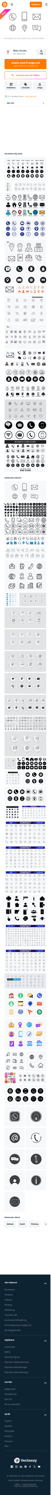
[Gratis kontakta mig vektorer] (25, 331)
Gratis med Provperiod (25, 64)
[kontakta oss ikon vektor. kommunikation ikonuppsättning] (25, 395)
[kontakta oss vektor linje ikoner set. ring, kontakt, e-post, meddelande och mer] (8, 186)
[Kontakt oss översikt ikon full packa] (25, 769)
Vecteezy (9, 1491)
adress (10, 1421)
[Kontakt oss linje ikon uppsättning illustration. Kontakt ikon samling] (13, 837)
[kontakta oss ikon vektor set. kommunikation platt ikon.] (25, 523)
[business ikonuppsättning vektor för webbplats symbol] (25, 284)
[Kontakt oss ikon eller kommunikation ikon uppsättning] (19, 822)
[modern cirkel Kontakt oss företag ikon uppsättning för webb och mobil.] (15, 1173)
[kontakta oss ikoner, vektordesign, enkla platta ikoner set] (25, 239)
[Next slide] (39, 1421)
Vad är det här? (31, 96)
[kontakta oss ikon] (15, 1228)
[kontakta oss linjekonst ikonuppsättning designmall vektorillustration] (21, 197)
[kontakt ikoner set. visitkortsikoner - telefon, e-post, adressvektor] (25, 478)
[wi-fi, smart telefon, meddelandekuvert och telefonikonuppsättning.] (25, 462)
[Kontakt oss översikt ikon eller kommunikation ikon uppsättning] (25, 557)
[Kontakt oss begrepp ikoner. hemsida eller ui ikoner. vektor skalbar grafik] (19, 1189)
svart (22, 1421)
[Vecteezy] (4, 4)
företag (35, 1421)
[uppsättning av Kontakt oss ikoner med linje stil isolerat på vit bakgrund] (25, 607)
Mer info (10, 102)
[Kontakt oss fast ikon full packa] (25, 541)
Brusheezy (9, 1486)
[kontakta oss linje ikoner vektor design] (25, 358)
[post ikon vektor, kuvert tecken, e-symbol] (10, 376)
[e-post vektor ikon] (10, 299)
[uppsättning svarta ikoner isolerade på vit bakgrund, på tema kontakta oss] (15, 1151)
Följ (41, 53)
